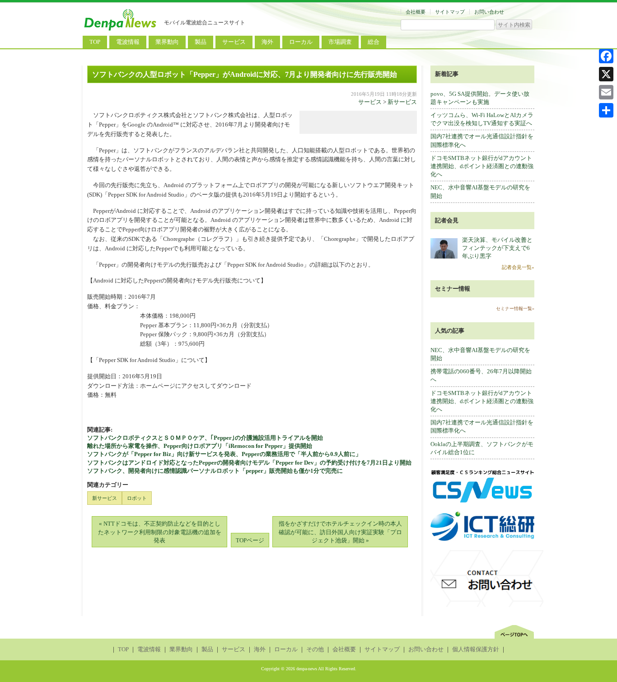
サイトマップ (450, 11)
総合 (373, 41)
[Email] (606, 92)
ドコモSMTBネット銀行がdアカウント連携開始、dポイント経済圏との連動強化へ (481, 166)
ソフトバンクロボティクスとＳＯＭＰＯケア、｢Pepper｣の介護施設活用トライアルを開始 (205, 437)
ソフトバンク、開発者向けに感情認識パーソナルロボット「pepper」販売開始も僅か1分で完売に (215, 470)
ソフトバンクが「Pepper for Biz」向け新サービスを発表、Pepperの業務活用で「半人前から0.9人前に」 (224, 454)
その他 (315, 649)
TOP (94, 41)
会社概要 (415, 11)
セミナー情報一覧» (515, 308)
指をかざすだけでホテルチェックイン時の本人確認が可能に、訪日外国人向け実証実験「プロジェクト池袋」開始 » (340, 531)
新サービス (402, 102)
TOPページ (250, 540)
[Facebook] (606, 56)
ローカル (301, 41)
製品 (200, 41)
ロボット (137, 498)
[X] (606, 74)
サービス (234, 41)
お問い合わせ (489, 11)
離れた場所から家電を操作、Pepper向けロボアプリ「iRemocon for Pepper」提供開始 (199, 445)
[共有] (606, 110)
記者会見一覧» (518, 267)
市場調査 (340, 41)
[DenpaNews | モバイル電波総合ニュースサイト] (121, 30)
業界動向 (167, 41)
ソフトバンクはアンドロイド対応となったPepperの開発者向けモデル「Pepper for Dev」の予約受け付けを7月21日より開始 (249, 462)
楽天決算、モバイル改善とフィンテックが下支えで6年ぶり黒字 (497, 247)
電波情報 (128, 41)
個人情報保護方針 (475, 649)
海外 (267, 41)
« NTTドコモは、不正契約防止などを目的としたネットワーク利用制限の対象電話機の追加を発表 (159, 531)
